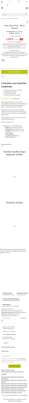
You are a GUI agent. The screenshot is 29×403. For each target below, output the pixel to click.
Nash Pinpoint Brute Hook (14, 237)
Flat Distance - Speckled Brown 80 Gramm (14, 188)
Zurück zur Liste (4, 18)
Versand (19, 41)
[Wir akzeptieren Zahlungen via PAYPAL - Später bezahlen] (14, 381)
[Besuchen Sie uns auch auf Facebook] (5, 343)
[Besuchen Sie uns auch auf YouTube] (6, 343)
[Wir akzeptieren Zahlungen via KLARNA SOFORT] (14, 385)
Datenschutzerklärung (7, 312)
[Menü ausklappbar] (2, 8)
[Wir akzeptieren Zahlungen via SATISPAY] (12, 372)
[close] (27, 22)
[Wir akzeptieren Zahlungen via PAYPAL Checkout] (14, 383)
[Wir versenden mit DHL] (7, 370)
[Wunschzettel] (26, 2)
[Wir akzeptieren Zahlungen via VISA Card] (12, 389)
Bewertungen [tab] (15, 98)
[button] (10, 1)
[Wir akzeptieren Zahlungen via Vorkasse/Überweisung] (14, 377)
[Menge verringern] (2, 66)
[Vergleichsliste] (18, 2)
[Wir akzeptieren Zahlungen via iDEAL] (11, 392)
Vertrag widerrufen (14, 366)
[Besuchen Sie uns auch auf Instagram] (8, 343)
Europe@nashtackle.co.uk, (12, 135)
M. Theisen (18, 401)
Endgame (17, 33)
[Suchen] (26, 13)
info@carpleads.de (11, 334)
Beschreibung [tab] (6, 98)
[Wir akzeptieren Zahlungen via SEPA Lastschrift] (14, 387)
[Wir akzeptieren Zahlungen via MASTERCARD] (13, 390)
